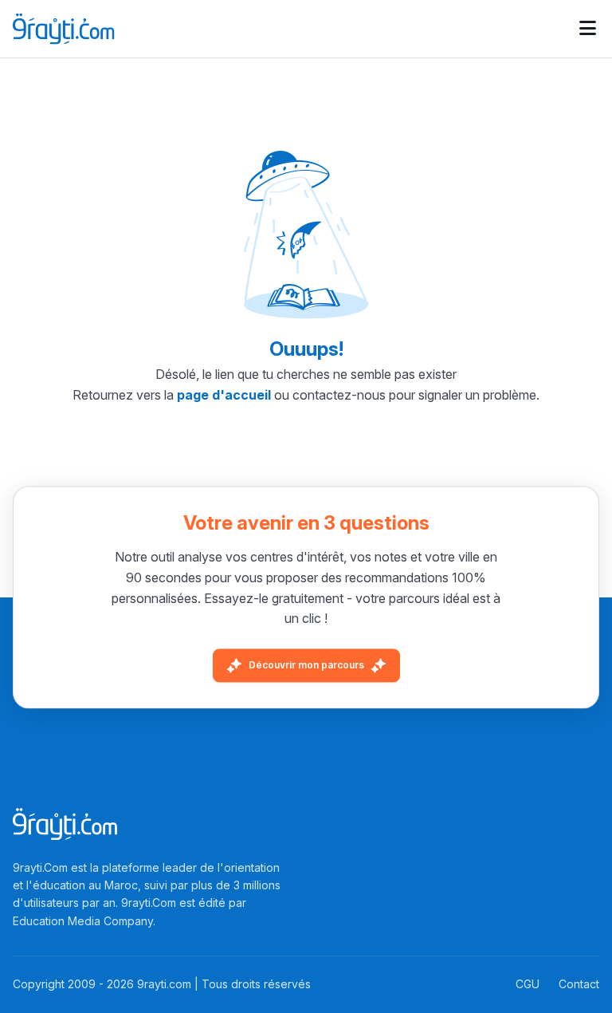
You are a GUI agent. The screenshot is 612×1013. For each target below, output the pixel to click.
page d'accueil (224, 395)
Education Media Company (83, 921)
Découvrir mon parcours (306, 665)
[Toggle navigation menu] (587, 28)
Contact (579, 984)
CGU (527, 984)
